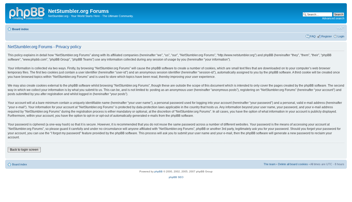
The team (269, 164)
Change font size (340, 28)
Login (341, 36)
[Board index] (27, 12)
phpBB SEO (176, 177)
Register (326, 36)
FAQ (313, 36)
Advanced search (333, 18)
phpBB (158, 171)
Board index (20, 29)
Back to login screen (24, 150)
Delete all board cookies (293, 164)
